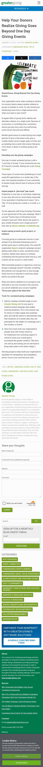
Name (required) (8, 451)
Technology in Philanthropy (17, 609)
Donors (26, 367)
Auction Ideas (10, 559)
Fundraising (13, 371)
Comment (5, 478)
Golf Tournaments (12, 583)
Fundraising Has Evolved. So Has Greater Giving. (20, 713)
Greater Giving (31, 43)
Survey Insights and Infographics (20, 604)
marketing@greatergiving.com (17, 722)
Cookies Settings (21, 756)
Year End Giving (26, 371)
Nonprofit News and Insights (17, 595)
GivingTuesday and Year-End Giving (20, 578)
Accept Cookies (21, 763)
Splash (15, 248)
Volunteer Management (15, 614)
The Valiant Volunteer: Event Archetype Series (19, 702)
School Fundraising (13, 600)
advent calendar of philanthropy (25, 226)
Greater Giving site (12, 304)
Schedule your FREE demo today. (21, 641)
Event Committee (11, 564)
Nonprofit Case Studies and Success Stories (21, 589)
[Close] (40, 737)
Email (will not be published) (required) (15, 460)
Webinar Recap (10, 619)
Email (5, 536)
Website (5, 469)
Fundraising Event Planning (17, 569)
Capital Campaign (14, 367)
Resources (20, 8)
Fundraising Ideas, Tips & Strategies (21, 574)
